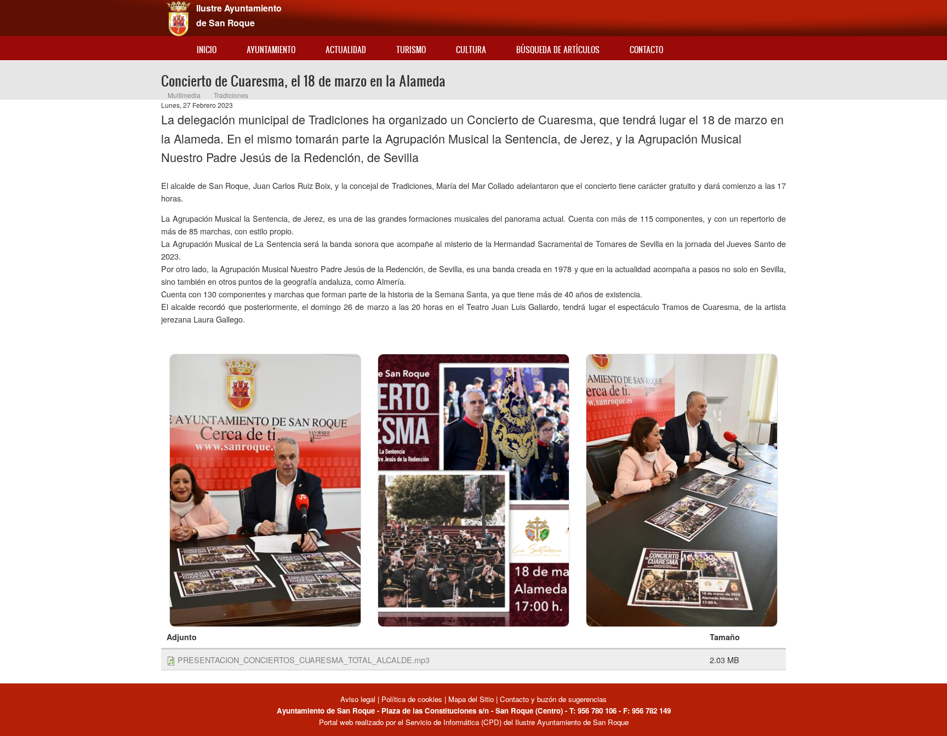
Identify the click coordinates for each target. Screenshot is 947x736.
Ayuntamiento (271, 49)
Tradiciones (231, 95)
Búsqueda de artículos (558, 49)
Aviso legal (359, 699)
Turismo (411, 49)
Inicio (206, 49)
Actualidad (346, 49)
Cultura (471, 49)
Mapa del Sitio (471, 699)
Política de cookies (411, 699)
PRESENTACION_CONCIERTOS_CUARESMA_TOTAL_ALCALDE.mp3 (304, 659)
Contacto (646, 49)
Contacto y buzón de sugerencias (553, 699)
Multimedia (184, 95)
